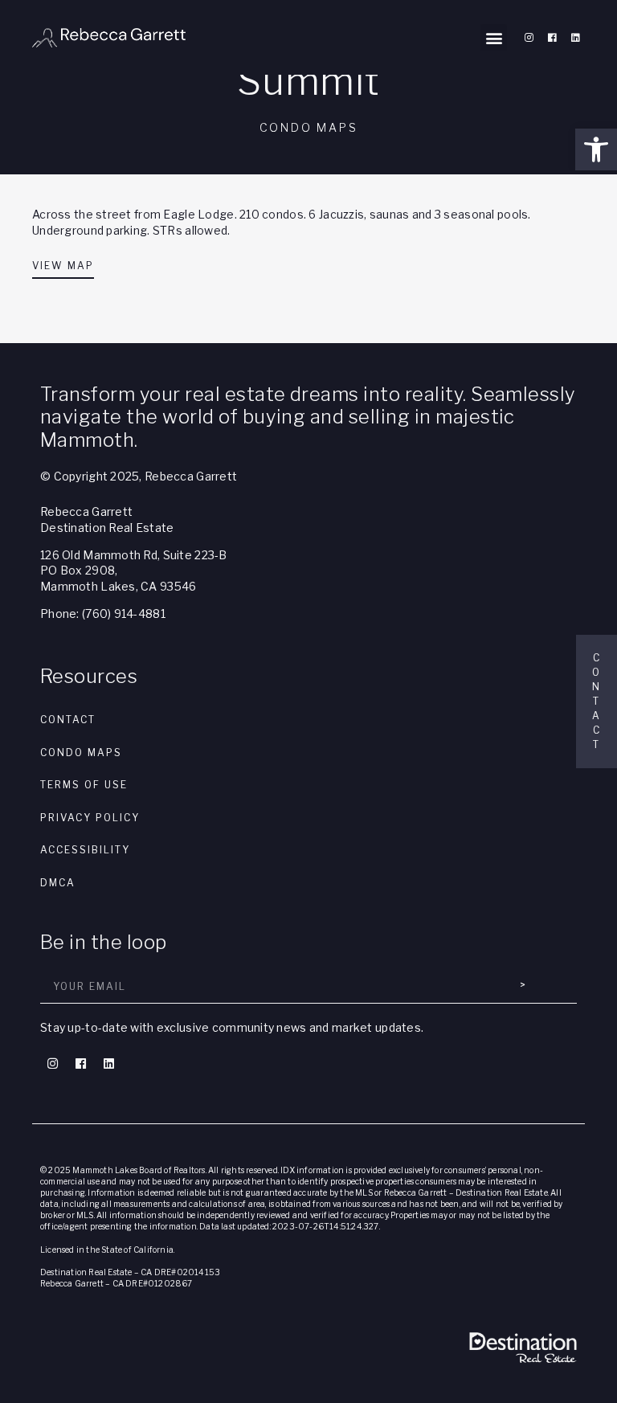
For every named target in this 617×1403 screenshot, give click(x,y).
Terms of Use (84, 785)
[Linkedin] (575, 37)
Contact (68, 720)
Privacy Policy (90, 818)
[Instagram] (528, 37)
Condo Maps (81, 752)
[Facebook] (552, 37)
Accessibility (85, 850)
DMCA (58, 883)
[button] (596, 149)
